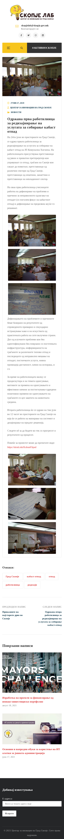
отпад (52, 576)
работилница (13, 584)
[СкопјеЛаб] (32, 12)
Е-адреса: (7, 798)
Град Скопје (12, 576)
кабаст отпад (34, 576)
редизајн (32, 584)
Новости (16, 112)
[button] (32, 76)
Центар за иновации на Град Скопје (31, 107)
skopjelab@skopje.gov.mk (35, 25)
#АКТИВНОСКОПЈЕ (44, 48)
